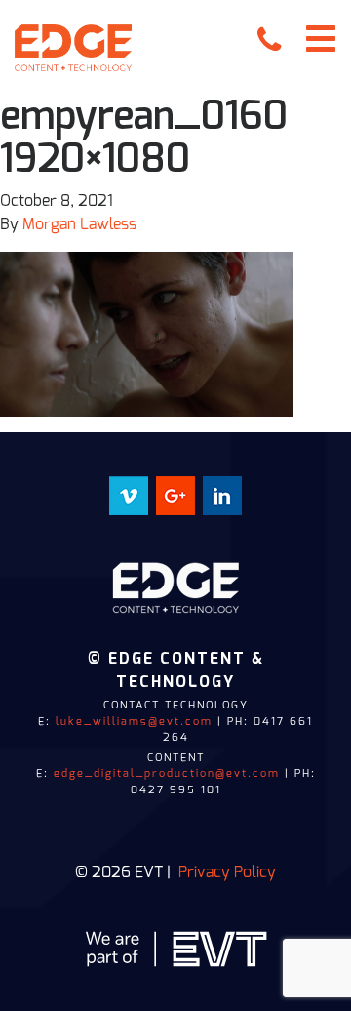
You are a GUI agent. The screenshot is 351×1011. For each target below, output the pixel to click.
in (222, 488)
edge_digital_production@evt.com (167, 773)
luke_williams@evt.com (134, 721)
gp (175, 488)
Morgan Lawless (79, 224)
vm (129, 488)
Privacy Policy (227, 872)
